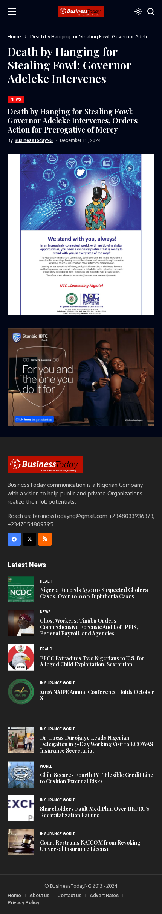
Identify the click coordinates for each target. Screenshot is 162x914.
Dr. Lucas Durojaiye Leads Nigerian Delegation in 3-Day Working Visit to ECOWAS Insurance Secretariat (96, 744)
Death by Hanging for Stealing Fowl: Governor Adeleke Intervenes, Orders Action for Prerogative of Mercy (73, 120)
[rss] (45, 539)
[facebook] (14, 539)
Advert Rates (104, 895)
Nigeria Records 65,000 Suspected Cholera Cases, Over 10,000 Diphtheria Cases (94, 593)
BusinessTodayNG (34, 140)
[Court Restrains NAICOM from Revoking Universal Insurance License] (21, 842)
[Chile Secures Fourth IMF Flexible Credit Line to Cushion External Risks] (21, 774)
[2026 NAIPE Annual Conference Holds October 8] (21, 691)
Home (14, 36)
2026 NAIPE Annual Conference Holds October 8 (97, 695)
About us (39, 895)
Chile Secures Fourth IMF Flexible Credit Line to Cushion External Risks (96, 778)
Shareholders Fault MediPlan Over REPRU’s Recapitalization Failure (94, 812)
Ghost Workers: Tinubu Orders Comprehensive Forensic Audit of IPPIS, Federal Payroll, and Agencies (89, 627)
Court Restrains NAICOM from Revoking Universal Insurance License (90, 845)
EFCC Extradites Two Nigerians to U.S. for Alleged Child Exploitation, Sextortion (92, 661)
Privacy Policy (23, 902)
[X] (29, 539)
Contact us (69, 895)
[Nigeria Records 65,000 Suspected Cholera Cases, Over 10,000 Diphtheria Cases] (21, 589)
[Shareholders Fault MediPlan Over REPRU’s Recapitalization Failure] (21, 808)
